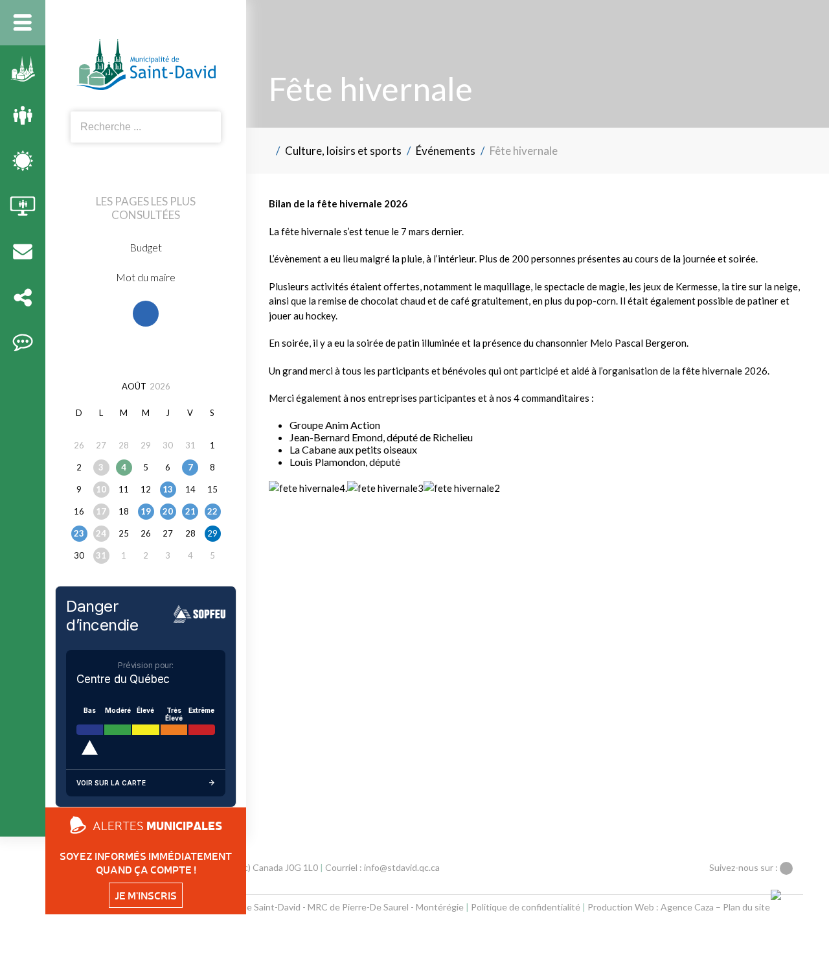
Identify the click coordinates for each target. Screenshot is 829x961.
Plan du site (746, 906)
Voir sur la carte (111, 783)
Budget (146, 247)
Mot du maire (146, 277)
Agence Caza (687, 906)
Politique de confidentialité (525, 906)
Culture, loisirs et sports (343, 150)
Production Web (620, 906)
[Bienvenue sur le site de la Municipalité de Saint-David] (267, 150)
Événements (445, 150)
